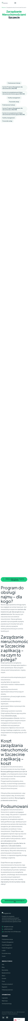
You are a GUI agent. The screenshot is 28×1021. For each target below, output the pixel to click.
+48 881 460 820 (8, 929)
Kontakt (4, 978)
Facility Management (7, 947)
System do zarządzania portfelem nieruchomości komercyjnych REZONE (13, 93)
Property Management (7, 942)
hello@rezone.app (8, 926)
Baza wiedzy (5, 970)
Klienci (3, 975)
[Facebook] (7, 1017)
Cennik (3, 956)
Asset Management (7, 945)
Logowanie (5, 998)
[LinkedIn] (3, 1017)
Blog (3, 967)
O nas (3, 981)
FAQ (3, 964)
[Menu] (15, 3)
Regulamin (4, 987)
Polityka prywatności (7, 989)
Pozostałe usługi (14, 101)
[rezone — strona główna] (7, 3)
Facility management (14, 97)
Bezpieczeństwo (6, 973)
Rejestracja (5, 1000)
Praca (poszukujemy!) (7, 984)
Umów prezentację (7, 1003)
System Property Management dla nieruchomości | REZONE (12, 87)
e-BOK (3, 950)
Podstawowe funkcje (14, 83)
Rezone (4, 7)
